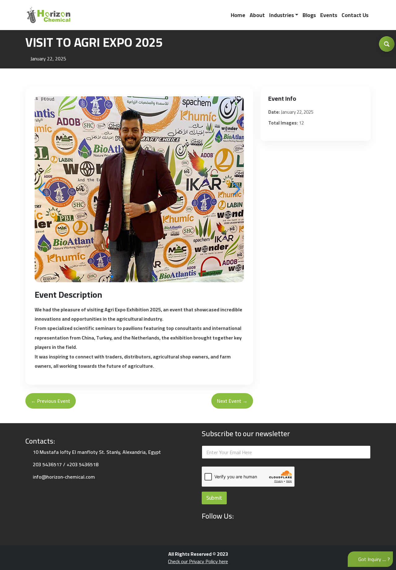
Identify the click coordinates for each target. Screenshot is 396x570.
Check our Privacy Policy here (198, 561)
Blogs (309, 15)
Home (238, 15)
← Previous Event (50, 401)
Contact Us (355, 15)
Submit (214, 498)
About (257, 15)
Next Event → (232, 401)
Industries (281, 15)
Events (328, 15)
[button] (236, 189)
